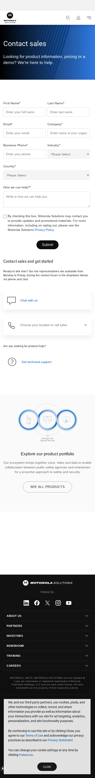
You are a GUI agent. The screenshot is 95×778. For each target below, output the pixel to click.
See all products (47, 486)
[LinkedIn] (26, 603)
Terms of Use (34, 735)
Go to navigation (89, 17)
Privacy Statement (60, 740)
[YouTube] (68, 603)
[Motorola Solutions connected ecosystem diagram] (47, 422)
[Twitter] (47, 603)
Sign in (78, 17)
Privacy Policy (44, 230)
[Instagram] (58, 603)
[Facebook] (37, 603)
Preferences (26, 755)
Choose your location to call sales (43, 325)
